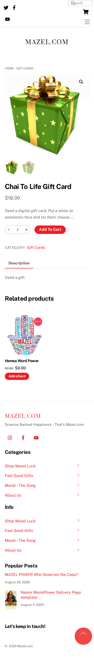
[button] (81, 82)
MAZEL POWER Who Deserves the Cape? (41, 574)
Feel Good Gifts (19, 475)
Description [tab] (18, 263)
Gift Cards (24, 68)
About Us (13, 495)
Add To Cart (50, 229)
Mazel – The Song (20, 485)
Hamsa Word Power (22, 361)
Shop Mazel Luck (20, 466)
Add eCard (17, 376)
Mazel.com (47, 42)
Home (9, 68)
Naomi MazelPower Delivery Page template (51, 595)
